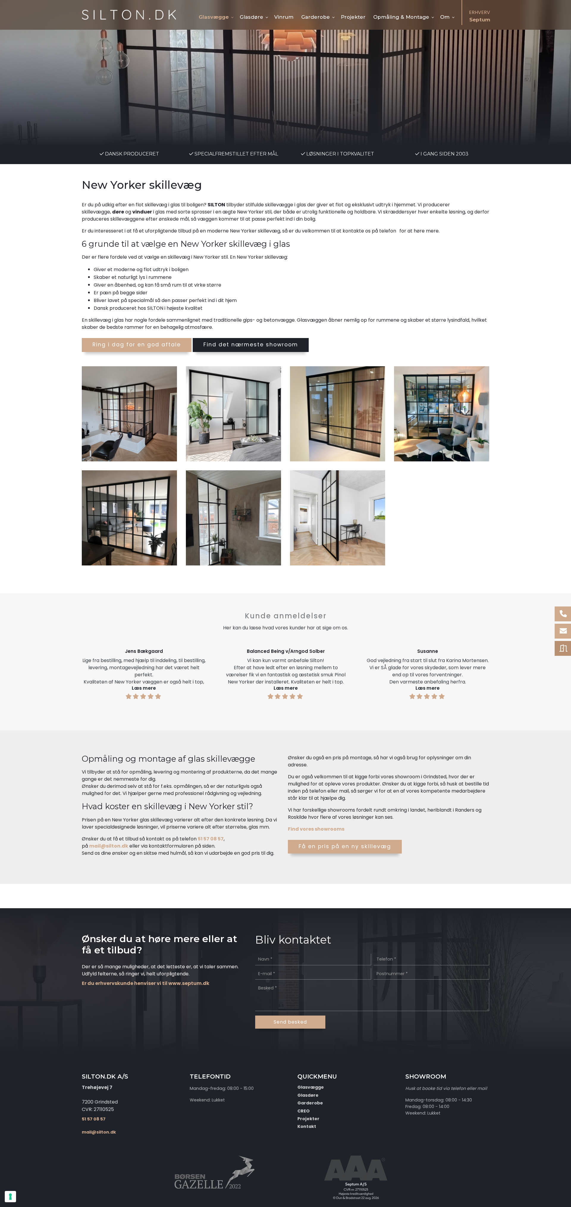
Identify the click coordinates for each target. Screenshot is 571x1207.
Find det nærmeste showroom (250, 344)
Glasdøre (308, 1095)
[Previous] (63, 671)
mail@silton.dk (108, 846)
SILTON (216, 204)
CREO (303, 1111)
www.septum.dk (188, 983)
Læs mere (144, 688)
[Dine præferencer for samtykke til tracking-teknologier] (10, 1196)
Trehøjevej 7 (97, 1087)
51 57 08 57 (211, 838)
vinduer (142, 211)
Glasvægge (310, 1087)
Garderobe (310, 1103)
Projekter (308, 1119)
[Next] (508, 671)
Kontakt (306, 1126)
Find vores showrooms (316, 829)
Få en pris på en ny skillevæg (345, 846)
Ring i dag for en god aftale (136, 344)
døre (118, 211)
